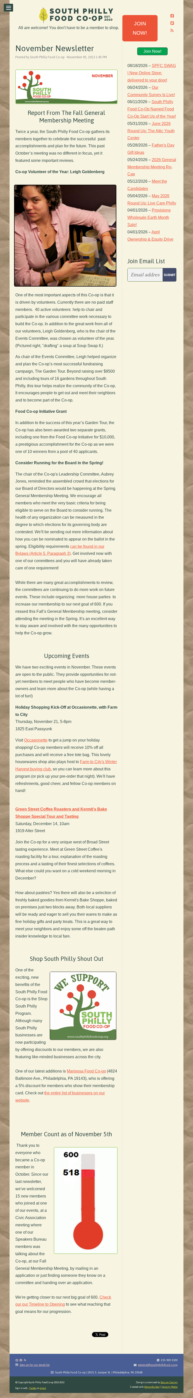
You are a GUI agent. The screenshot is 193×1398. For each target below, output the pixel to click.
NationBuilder (152, 1386)
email (43, 1388)
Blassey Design (169, 1382)
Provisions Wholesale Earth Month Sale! (149, 217)
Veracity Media (170, 1386)
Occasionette (35, 740)
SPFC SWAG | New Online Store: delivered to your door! (151, 72)
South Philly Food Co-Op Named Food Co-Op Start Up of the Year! (151, 109)
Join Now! (152, 51)
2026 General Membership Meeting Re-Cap (151, 167)
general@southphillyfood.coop (158, 1364)
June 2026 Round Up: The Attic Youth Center (151, 130)
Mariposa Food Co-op (86, 1071)
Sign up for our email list (35, 1364)
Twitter (32, 1388)
